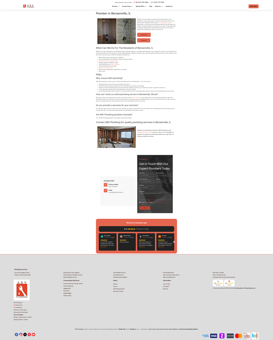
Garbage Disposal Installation (120, 277)
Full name (142, 173)
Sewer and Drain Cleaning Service (171, 275)
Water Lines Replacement (169, 277)
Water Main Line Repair (218, 272)
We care (115, 286)
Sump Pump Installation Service (22, 272)
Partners (115, 284)
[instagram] (20, 334)
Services (114, 6)
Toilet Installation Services (119, 272)
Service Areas (126, 6)
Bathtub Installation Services (70, 277)
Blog (150, 6)
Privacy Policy (239, 288)
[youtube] (33, 334)
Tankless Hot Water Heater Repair (22, 275)
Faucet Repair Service (118, 275)
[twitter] (25, 334)
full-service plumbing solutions (189, 329)
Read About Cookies (118, 291)
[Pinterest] (29, 334)
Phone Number (143, 179)
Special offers (140, 6)
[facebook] (16, 334)
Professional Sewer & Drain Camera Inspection (224, 277)
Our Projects (166, 286)
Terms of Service (249, 288)
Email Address (160, 173)
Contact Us (169, 6)
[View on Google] (102, 236)
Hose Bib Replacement (168, 272)
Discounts (165, 289)
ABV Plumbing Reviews (118, 289)
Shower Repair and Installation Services (72, 275)
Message (141, 191)
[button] (99, 242)
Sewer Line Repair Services (219, 275)
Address (141, 185)
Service (158, 179)
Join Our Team (166, 284)
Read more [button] (103, 247)
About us (158, 6)
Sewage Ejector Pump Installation (71, 272)
